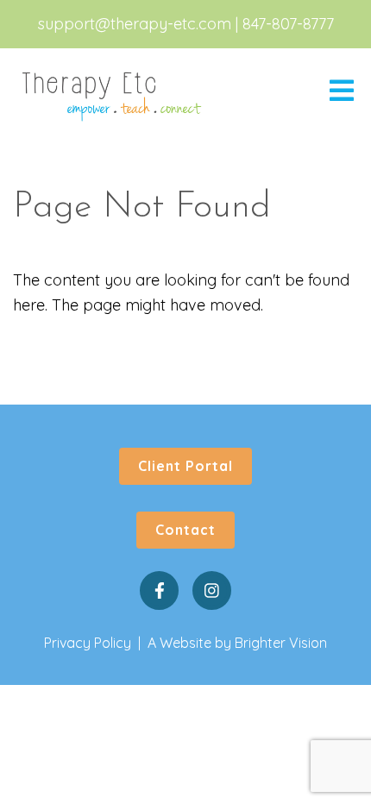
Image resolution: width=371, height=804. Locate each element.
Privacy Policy (87, 642)
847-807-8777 (288, 24)
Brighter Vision (281, 642)
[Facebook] (159, 590)
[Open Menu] (342, 92)
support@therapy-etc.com (134, 24)
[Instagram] (211, 590)
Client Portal (185, 465)
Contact (185, 529)
